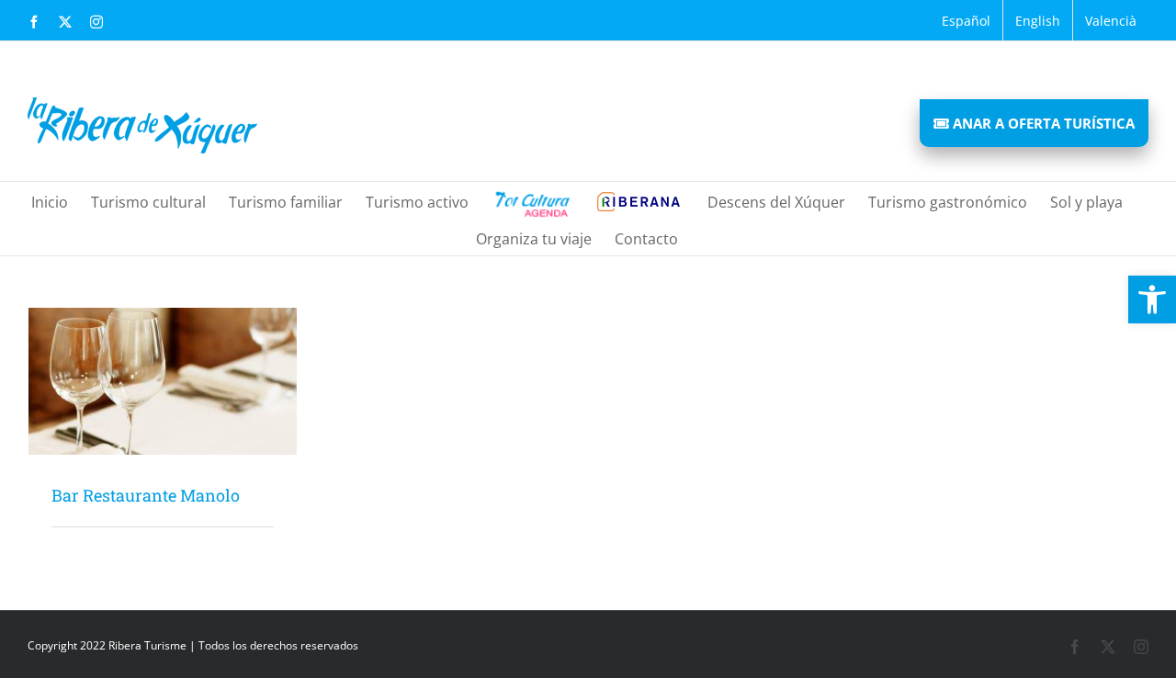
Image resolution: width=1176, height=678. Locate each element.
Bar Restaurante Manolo (145, 495)
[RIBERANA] (531, 200)
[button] (1152, 299)
